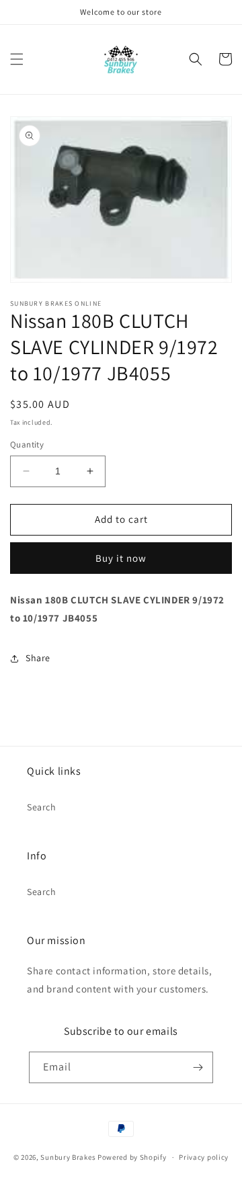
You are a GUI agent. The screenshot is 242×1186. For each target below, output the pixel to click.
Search (41, 807)
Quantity (27, 444)
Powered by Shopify (132, 1157)
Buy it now (121, 558)
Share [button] (38, 658)
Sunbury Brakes (68, 1157)
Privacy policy (204, 1157)
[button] (17, 59)
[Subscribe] (197, 1067)
